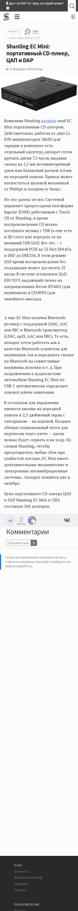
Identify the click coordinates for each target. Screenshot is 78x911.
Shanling (36, 69)
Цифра (21, 69)
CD (10, 69)
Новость (14, 31)
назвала (48, 120)
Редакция (20, 884)
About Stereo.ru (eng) (28, 877)
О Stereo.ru (21, 871)
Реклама (20, 890)
